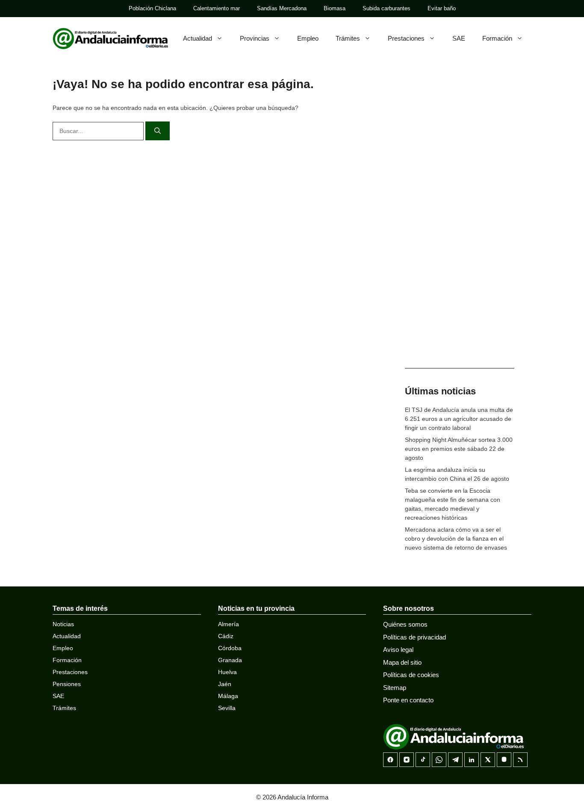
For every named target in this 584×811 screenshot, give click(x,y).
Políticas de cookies (411, 674)
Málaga (228, 696)
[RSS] (520, 759)
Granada (230, 660)
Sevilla (227, 707)
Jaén (224, 684)
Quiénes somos (405, 624)
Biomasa (334, 8)
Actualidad (197, 38)
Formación (497, 38)
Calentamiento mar (216, 8)
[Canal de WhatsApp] (439, 759)
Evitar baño (442, 8)
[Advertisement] (459, 222)
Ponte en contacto (408, 700)
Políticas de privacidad (414, 637)
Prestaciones (406, 38)
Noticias (63, 624)
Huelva (227, 672)
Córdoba (230, 648)
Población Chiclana (152, 8)
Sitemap (394, 687)
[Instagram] (406, 759)
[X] (488, 759)
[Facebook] (390, 759)
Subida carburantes (386, 8)
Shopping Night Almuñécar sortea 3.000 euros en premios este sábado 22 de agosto (459, 448)
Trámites (348, 38)
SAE (458, 38)
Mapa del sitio (402, 662)
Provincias (254, 38)
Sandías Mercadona (282, 8)
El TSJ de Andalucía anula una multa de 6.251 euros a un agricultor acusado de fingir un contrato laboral (459, 418)
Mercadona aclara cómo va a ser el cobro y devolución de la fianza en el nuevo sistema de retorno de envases (456, 538)
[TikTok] (423, 759)
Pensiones (67, 684)
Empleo (308, 38)
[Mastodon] (504, 759)
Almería (228, 624)
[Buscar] (157, 131)
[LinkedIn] (471, 759)
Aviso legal (398, 649)
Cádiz (225, 636)
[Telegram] (455, 759)
